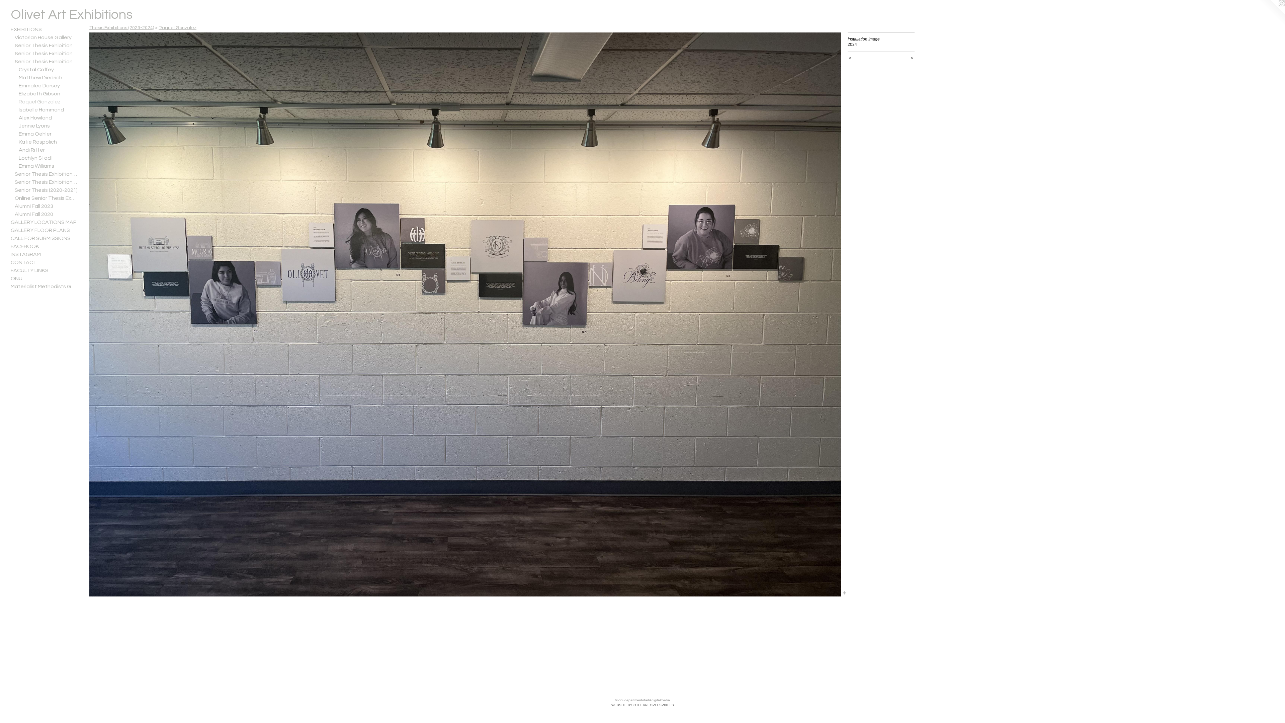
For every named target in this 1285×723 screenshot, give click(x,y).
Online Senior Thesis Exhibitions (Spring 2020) (46, 198)
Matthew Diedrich (40, 77)
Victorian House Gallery (43, 37)
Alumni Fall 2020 (34, 214)
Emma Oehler (35, 134)
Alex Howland (35, 117)
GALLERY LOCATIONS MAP (44, 222)
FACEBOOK (25, 246)
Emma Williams (36, 166)
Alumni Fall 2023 (34, 206)
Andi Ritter (32, 150)
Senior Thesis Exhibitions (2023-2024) (46, 61)
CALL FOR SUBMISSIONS (41, 238)
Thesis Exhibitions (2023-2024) (121, 27)
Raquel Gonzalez (40, 101)
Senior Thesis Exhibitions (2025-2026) (46, 45)
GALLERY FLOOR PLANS (40, 230)
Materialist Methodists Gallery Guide (44, 286)
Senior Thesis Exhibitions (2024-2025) (46, 53)
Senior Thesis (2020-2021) (46, 190)
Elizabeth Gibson (39, 93)
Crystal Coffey (36, 69)
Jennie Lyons (34, 126)
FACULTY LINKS (30, 270)
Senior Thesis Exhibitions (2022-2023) (46, 174)
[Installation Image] (465, 314)
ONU (16, 278)
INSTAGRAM (26, 254)
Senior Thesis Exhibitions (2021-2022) (46, 182)
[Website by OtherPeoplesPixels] (1271, 13)
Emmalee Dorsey (39, 85)
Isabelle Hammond (41, 109)
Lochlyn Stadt (36, 158)
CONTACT (24, 262)
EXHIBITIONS (26, 29)
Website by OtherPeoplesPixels (642, 705)
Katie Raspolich (38, 142)
